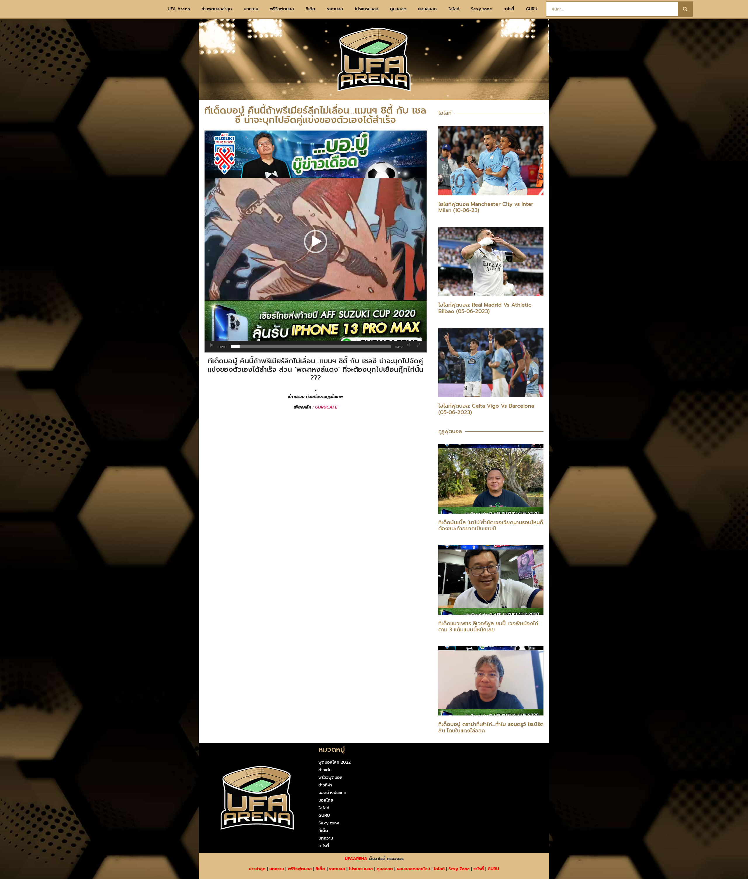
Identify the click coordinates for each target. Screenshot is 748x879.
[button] (315, 241)
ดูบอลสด (398, 9)
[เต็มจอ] (418, 345)
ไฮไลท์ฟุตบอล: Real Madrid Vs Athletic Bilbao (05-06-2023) (484, 308)
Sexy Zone (459, 869)
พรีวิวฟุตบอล (282, 9)
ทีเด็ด (310, 9)
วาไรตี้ (509, 9)
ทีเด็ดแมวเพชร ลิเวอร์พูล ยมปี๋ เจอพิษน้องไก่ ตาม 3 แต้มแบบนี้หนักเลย (488, 626)
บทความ (251, 9)
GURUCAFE (326, 407)
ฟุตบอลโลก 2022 (334, 762)
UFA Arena (179, 9)
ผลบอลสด (427, 9)
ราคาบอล (335, 9)
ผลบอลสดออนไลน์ (413, 869)
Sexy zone (481, 9)
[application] (316, 241)
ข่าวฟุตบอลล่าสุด (217, 9)
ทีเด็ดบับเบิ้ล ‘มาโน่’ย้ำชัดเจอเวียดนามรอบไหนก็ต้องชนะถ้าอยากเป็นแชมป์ (490, 525)
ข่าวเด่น (325, 770)
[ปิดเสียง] (408, 345)
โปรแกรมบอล (366, 9)
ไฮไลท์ (454, 9)
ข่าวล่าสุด (257, 869)
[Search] (685, 9)
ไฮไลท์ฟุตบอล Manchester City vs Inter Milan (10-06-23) (485, 207)
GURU (531, 9)
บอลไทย (325, 800)
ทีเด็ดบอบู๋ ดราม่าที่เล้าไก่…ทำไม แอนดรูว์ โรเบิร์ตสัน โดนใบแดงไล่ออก (490, 727)
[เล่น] (211, 345)
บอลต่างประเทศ (332, 793)
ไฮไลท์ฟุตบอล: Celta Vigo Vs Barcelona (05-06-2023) (486, 409)
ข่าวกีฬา (325, 785)
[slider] (311, 346)
